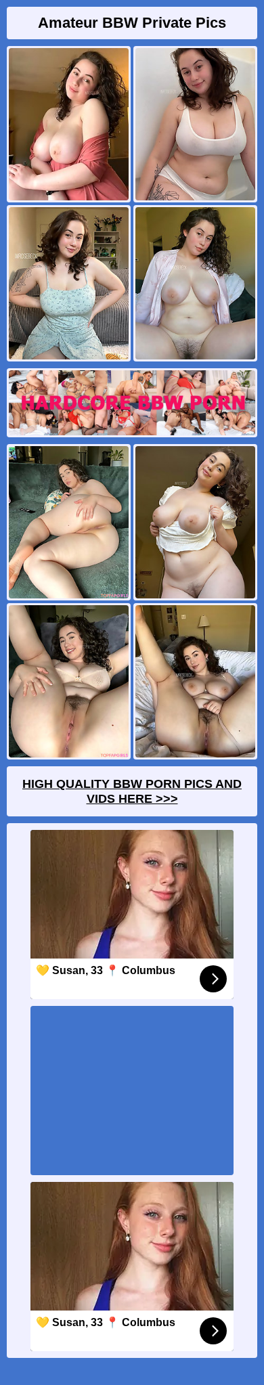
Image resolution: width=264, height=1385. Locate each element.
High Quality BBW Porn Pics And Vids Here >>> (132, 791)
